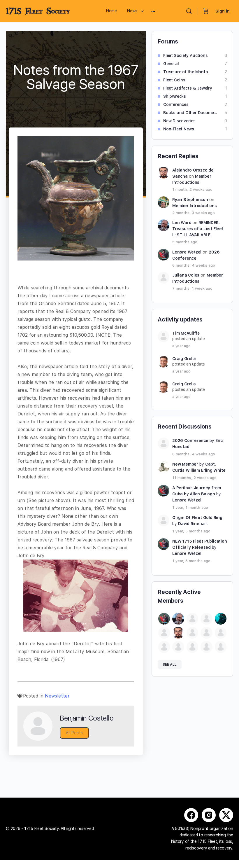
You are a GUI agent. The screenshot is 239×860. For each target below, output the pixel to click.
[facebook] (191, 815)
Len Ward (181, 222)
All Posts (74, 732)
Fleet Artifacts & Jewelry (187, 88)
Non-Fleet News (178, 129)
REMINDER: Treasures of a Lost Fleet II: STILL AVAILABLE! (198, 228)
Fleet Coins (174, 80)
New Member (185, 464)
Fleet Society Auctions (185, 55)
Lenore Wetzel (186, 252)
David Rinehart (193, 523)
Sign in (222, 11)
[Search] (189, 11)
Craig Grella (184, 358)
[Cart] (206, 11)
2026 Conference (190, 440)
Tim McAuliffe (186, 333)
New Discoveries (179, 120)
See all (170, 665)
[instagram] (209, 815)
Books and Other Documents (191, 112)
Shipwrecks (174, 96)
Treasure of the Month (185, 71)
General (171, 63)
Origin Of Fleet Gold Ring (197, 517)
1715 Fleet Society (38, 11)
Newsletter (57, 696)
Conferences (176, 104)
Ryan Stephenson (190, 199)
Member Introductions (194, 205)
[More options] (153, 11)
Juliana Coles (185, 275)
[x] (226, 815)
